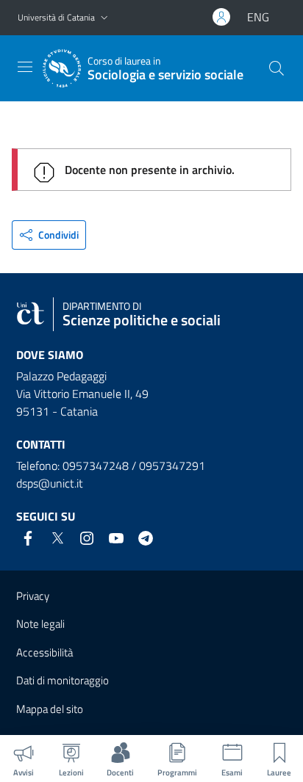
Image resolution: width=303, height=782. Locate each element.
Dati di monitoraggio (62, 680)
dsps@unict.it (49, 483)
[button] (104, 18)
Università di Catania (56, 17)
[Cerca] (276, 68)
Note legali (40, 623)
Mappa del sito (49, 708)
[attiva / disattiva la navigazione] (25, 67)
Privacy (32, 595)
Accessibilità (44, 652)
